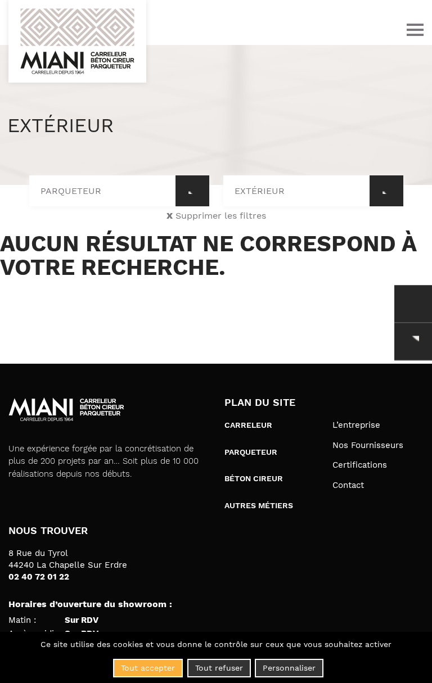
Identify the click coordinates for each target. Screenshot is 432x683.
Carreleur (248, 425)
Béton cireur (253, 478)
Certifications (359, 465)
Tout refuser (219, 667)
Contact (348, 485)
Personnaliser (289, 667)
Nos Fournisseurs (367, 445)
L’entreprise (356, 425)
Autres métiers (258, 505)
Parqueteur (250, 452)
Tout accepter (148, 667)
